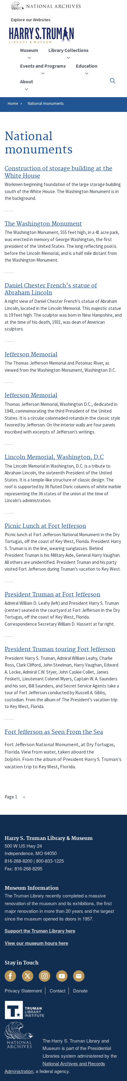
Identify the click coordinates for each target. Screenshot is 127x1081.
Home (13, 103)
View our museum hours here (36, 943)
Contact (57, 990)
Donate (80, 990)
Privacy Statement (23, 990)
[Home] (41, 35)
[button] (112, 80)
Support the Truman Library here (40, 930)
